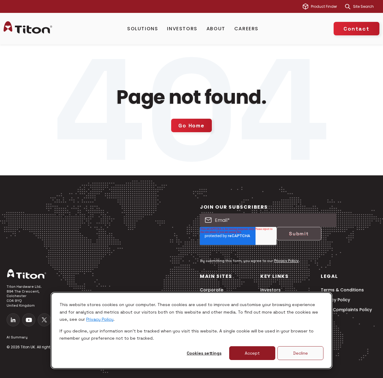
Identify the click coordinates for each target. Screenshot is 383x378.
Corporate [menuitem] (211, 290)
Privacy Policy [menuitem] (335, 299)
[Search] (347, 6)
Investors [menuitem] (270, 290)
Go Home (191, 125)
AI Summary (17, 337)
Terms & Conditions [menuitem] (342, 290)
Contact (357, 28)
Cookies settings (204, 353)
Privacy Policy (99, 319)
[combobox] (366, 6)
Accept (252, 353)
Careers (246, 28)
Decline (300, 353)
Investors (182, 28)
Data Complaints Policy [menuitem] (346, 309)
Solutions (142, 28)
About (215, 28)
